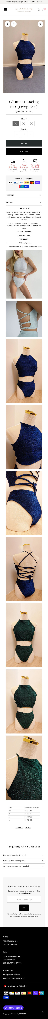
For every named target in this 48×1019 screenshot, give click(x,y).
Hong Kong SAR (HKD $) (16, 986)
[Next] (14, 24)
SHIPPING (9, 202)
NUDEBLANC (21, 1014)
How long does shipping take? (14, 861)
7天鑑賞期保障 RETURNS (12, 956)
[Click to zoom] (40, 24)
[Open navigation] (5, 10)
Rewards (28, 828)
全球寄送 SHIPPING (10, 944)
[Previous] (7, 24)
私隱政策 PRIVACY (9, 960)
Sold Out (24, 143)
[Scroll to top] (42, 1012)
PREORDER (10, 195)
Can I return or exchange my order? (16, 866)
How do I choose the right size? (14, 855)
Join (24, 907)
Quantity (24, 129)
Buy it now (24, 151)
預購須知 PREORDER (11, 941)
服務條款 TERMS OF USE (12, 963)
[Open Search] (39, 10)
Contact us (19, 828)
